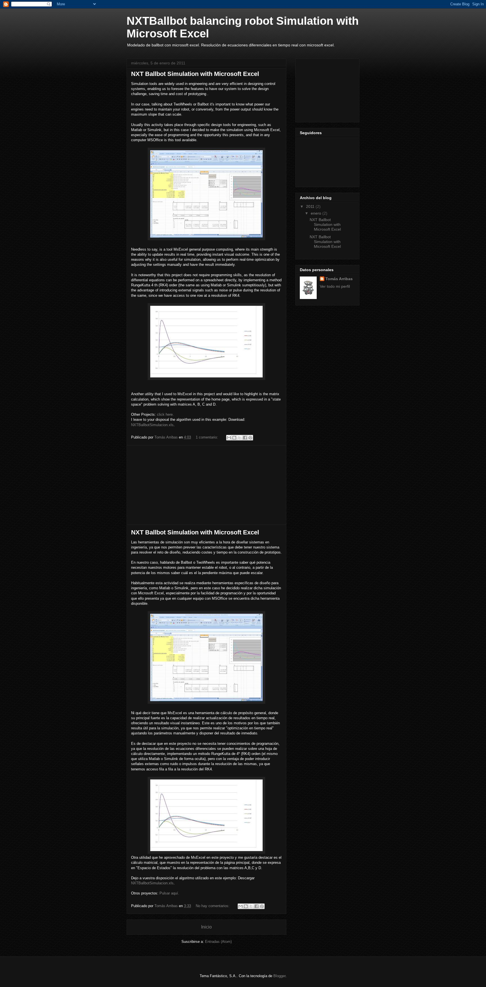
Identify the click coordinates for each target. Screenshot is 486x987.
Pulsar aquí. (169, 893)
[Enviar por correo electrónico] (229, 437)
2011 (311, 206)
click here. (165, 414)
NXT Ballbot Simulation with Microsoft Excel (195, 73)
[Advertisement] (206, 485)
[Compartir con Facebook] (245, 437)
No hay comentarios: (213, 906)
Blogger (279, 976)
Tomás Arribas (339, 278)
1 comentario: (207, 437)
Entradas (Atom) (218, 941)
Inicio (206, 927)
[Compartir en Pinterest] (250, 437)
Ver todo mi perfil (335, 286)
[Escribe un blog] (234, 437)
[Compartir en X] (239, 437)
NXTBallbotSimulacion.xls (152, 425)
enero (316, 213)
